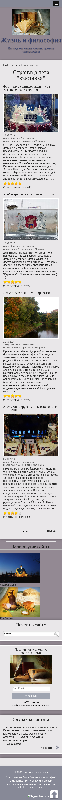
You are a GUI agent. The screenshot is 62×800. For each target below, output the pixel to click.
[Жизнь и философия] (31, 22)
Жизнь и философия (31, 40)
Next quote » (47, 748)
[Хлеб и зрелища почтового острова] (31, 219)
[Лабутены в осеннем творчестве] (31, 318)
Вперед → (53, 530)
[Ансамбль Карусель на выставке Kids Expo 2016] (31, 435)
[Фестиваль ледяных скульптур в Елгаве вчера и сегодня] (31, 113)
